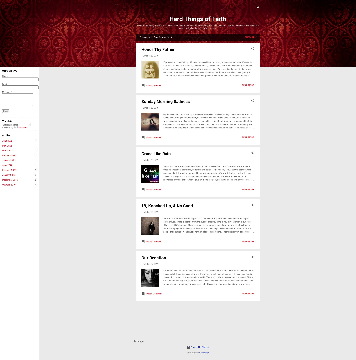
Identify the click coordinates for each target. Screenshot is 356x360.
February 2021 (9, 155)
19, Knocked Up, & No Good (167, 205)
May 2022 (7, 145)
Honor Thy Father (158, 49)
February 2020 (9, 170)
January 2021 (8, 160)
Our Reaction (153, 257)
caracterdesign (204, 353)
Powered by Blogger (199, 347)
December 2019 (10, 180)
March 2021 (8, 150)
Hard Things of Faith (197, 19)
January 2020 (8, 175)
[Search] (258, 7)
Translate (23, 127)
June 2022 (7, 141)
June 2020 (7, 165)
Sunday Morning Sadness (165, 101)
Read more (248, 85)
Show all (250, 37)
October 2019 (9, 184)
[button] (252, 49)
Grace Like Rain (156, 153)
